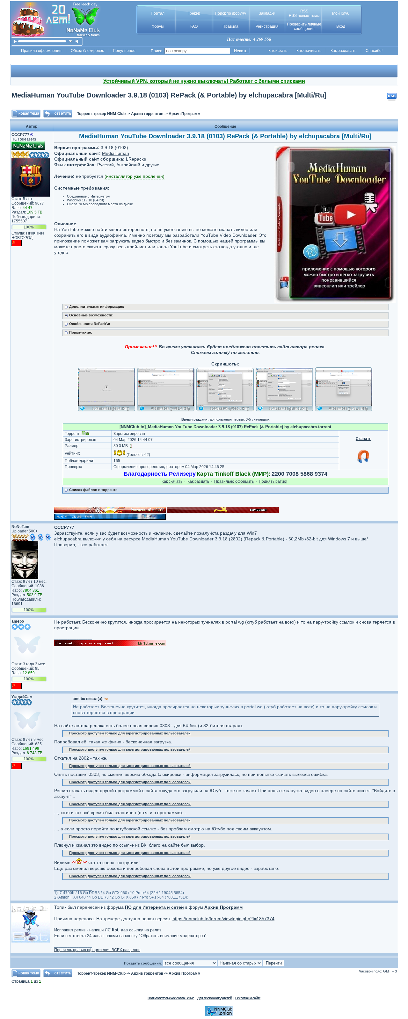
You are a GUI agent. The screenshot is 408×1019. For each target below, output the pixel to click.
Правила (230, 26)
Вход (340, 26)
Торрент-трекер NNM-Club (101, 114)
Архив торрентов (147, 114)
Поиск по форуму (230, 13)
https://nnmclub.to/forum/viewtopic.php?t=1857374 (223, 918)
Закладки (267, 13)
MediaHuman (115, 153)
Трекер (194, 13)
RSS (304, 11)
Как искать (277, 50)
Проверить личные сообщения (304, 26)
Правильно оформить (234, 481)
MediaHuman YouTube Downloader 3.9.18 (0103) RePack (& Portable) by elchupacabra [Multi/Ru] (168, 95)
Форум (158, 26)
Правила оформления (41, 50)
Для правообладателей (214, 998)
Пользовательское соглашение (171, 998)
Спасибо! (374, 50)
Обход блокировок (87, 50)
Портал (157, 13)
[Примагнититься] (363, 463)
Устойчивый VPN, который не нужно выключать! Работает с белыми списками (204, 81)
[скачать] (70, 41)
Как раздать (198, 481)
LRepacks (136, 159)
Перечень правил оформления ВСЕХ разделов (97, 950)
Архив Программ (184, 114)
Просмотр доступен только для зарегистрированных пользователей (130, 733)
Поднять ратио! (273, 481)
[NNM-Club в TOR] (219, 1015)
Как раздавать (343, 50)
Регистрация (267, 26)
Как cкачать (172, 481)
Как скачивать (308, 50)
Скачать (363, 439)
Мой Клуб (340, 13)
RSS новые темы (304, 15)
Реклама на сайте (247, 998)
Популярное (124, 50)
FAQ (194, 26)
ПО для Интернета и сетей (154, 907)
